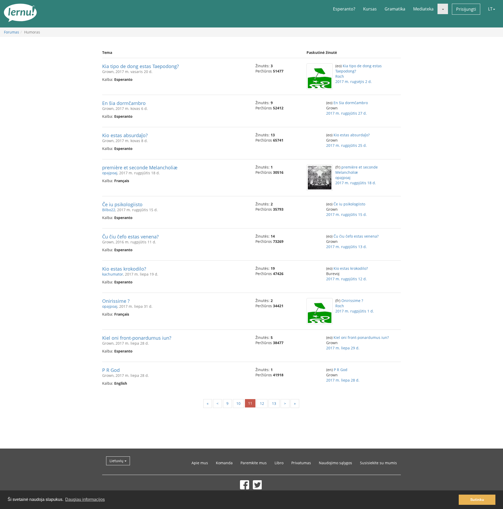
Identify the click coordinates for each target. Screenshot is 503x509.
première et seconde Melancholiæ (139, 167)
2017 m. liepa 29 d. (342, 347)
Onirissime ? (116, 301)
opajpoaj (109, 172)
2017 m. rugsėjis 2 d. (353, 81)
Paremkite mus (253, 462)
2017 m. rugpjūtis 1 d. (354, 311)
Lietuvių (117, 460)
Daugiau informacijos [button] (85, 499)
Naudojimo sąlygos (335, 462)
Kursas (370, 9)
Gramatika (395, 9)
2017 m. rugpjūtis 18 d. (355, 182)
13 (274, 403)
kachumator (112, 274)
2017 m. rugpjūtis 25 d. (346, 145)
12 (262, 403)
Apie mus (200, 462)
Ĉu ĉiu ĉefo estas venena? (130, 236)
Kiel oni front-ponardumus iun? (136, 338)
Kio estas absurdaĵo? (125, 135)
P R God (111, 370)
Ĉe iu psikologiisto (122, 204)
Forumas (11, 32)
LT (490, 9)
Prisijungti (466, 9)
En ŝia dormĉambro (124, 103)
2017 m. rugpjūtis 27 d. (346, 113)
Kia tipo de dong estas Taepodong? (140, 66)
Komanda (224, 462)
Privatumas (301, 462)
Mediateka (423, 9)
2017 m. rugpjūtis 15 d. (346, 214)
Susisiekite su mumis (378, 462)
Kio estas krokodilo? (124, 269)
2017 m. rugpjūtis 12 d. (346, 278)
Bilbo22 (108, 209)
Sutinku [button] (477, 499)
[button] (443, 9)
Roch (339, 76)
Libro (279, 462)
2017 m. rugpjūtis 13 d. (346, 246)
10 (238, 403)
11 (250, 403)
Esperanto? (344, 9)
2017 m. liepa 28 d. (342, 380)
